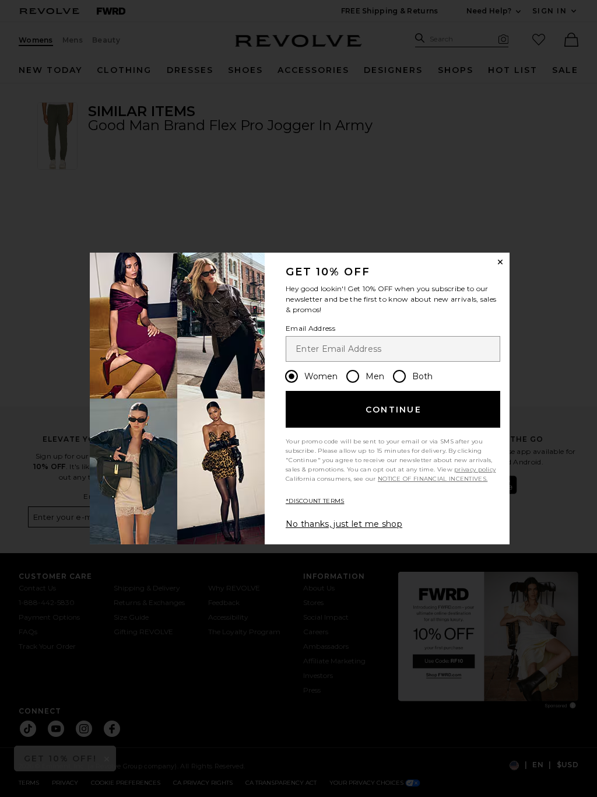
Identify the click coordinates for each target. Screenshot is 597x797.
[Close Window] (500, 262)
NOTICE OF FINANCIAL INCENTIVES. (432, 479)
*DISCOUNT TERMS (315, 501)
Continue (394, 409)
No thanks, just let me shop (344, 524)
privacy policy (475, 469)
